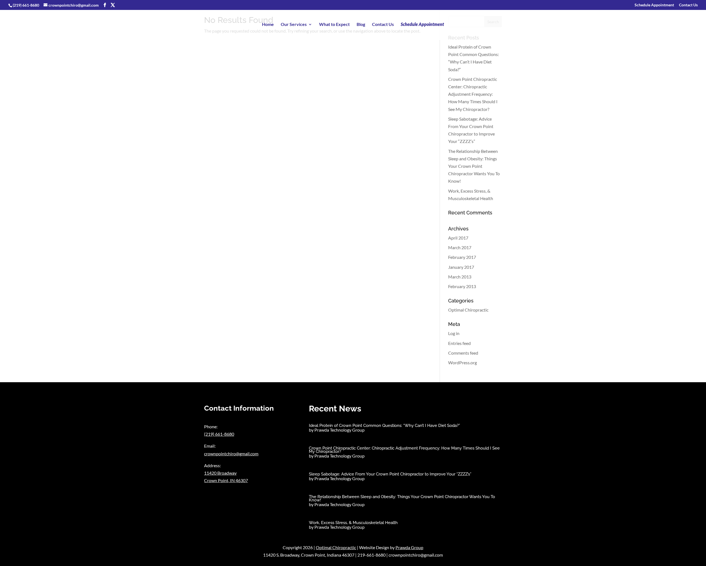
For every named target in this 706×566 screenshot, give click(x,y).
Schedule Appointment (654, 5)
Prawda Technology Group (339, 429)
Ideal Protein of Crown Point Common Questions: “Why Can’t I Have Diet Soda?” (384, 425)
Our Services (294, 24)
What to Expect (334, 24)
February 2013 (462, 286)
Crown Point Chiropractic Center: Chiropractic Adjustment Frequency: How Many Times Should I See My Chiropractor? (473, 94)
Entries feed (459, 343)
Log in (453, 333)
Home (268, 24)
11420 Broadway (220, 472)
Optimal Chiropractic (468, 309)
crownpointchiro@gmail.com (231, 453)
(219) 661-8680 (26, 5)
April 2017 (458, 237)
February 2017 (462, 257)
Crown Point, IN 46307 (226, 480)
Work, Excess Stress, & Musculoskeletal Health (353, 522)
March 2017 (459, 247)
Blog (361, 24)
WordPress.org (462, 362)
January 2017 (461, 267)
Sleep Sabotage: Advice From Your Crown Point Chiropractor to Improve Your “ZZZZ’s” (390, 474)
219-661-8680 (371, 554)
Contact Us (688, 5)
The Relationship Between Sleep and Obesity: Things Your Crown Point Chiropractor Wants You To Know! (474, 166)
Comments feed (463, 352)
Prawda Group (409, 547)
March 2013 (459, 276)
